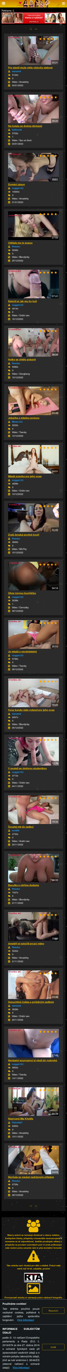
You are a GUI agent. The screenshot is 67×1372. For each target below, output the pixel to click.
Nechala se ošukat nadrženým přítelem (31, 1177)
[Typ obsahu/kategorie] (9, 82)
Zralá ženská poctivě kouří (23, 534)
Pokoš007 (17, 1122)
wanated (16, 71)
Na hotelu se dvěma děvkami (25, 126)
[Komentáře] (9, 78)
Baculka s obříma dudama (23, 885)
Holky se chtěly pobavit (22, 359)
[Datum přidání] (9, 85)
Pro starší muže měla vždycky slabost (30, 67)
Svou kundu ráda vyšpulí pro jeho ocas (31, 710)
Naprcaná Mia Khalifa (20, 1118)
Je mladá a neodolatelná (22, 651)
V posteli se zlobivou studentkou (27, 768)
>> (36, 28)
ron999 (15, 830)
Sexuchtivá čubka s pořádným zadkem (31, 1002)
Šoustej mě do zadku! (21, 827)
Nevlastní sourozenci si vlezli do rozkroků (32, 1060)
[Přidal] (9, 71)
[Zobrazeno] (9, 75)
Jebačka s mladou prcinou (23, 418)
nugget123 (17, 188)
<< (31, 28)
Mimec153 (17, 421)
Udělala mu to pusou (20, 243)
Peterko (16, 246)
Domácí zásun (16, 184)
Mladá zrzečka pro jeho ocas (25, 476)
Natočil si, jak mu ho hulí (22, 301)
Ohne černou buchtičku (22, 593)
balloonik (17, 129)
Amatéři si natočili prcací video (26, 943)
